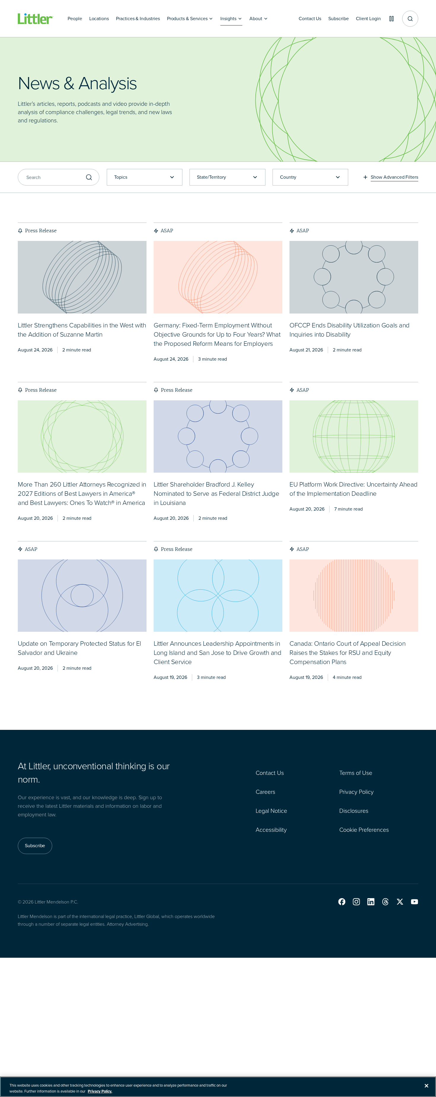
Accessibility (271, 830)
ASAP (167, 231)
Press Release (41, 231)
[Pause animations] (391, 19)
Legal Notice (271, 811)
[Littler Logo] (35, 18)
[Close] (426, 1085)
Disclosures (353, 811)
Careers (265, 792)
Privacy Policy (356, 792)
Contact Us (270, 773)
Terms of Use (355, 773)
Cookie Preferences (364, 830)
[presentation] (82, 277)
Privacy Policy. (100, 1091)
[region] (218, 1087)
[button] (342, 901)
